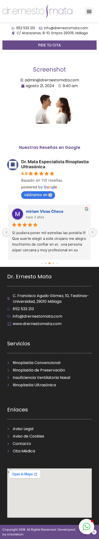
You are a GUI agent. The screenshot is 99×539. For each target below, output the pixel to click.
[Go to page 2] (46, 263)
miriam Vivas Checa (44, 211)
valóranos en (35, 194)
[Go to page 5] (57, 263)
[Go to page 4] (53, 263)
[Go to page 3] (49, 263)
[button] (89, 11)
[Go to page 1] (41, 263)
